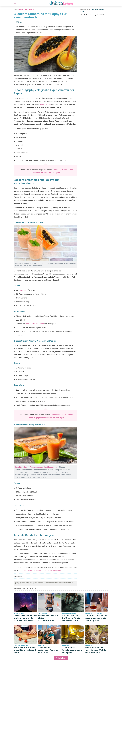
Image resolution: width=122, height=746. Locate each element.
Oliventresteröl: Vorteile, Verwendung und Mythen (71, 650)
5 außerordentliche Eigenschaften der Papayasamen (40, 570)
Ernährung (65, 645)
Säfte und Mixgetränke (27, 9)
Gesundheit (89, 645)
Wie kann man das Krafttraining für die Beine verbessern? (70, 618)
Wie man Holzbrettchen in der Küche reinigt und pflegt (25, 650)
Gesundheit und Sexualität (94, 613)
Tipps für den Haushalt (21, 645)
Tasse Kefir (23, 290)
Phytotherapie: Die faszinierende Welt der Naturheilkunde (96, 650)
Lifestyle (41, 645)
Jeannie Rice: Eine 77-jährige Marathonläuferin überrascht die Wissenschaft (48, 618)
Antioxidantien (45, 104)
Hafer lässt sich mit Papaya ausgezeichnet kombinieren (36, 467)
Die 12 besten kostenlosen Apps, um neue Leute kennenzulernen (48, 650)
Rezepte (16, 9)
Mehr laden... (61, 658)
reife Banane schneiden (34, 324)
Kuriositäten (42, 613)
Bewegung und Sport (68, 613)
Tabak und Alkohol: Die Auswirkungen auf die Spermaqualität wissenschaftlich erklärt (96, 618)
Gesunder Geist (19, 613)
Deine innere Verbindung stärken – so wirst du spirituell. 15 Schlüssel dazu (25, 618)
